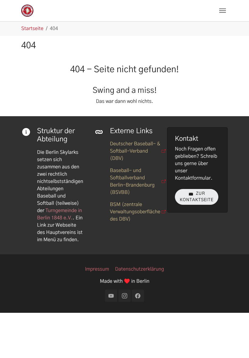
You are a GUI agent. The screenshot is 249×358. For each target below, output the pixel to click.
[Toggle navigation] (222, 10)
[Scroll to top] (235, 344)
